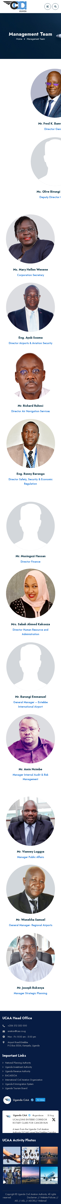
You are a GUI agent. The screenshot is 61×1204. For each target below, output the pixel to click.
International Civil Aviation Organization (23, 1079)
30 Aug (50, 1115)
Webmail (42, 1200)
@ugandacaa (38, 1115)
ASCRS (31, 1200)
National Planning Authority (18, 1062)
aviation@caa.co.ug (17, 1031)
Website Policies (47, 1197)
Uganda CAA (20, 1115)
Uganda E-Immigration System (19, 1084)
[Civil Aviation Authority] (14, 6)
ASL (23, 1200)
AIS (16, 1200)
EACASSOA (11, 1075)
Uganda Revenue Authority (17, 1071)
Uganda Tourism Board (16, 1088)
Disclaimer (32, 1197)
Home (19, 39)
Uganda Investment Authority (18, 1067)
